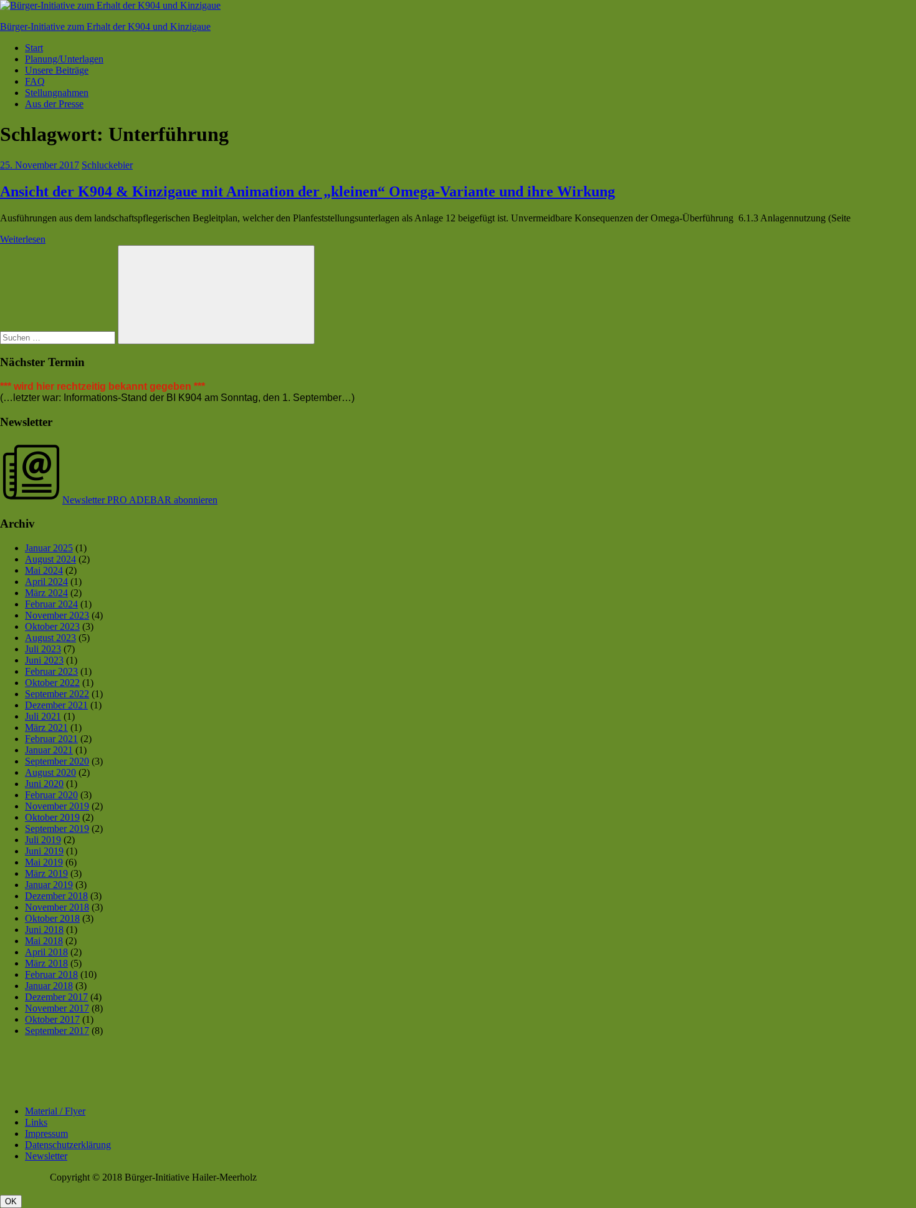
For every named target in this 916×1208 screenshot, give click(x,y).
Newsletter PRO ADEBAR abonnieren (139, 500)
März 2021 (46, 727)
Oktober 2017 (52, 1019)
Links (36, 1122)
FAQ (35, 81)
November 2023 (57, 615)
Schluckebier (107, 165)
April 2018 (46, 952)
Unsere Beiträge (56, 70)
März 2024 (46, 592)
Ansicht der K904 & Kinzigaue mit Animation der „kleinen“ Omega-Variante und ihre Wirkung (307, 191)
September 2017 (57, 1030)
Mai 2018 (44, 940)
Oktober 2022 (52, 682)
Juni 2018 (44, 929)
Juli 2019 (43, 839)
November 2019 (57, 806)
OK (11, 1201)
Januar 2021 (49, 750)
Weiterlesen (22, 239)
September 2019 (57, 828)
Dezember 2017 (56, 997)
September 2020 (57, 761)
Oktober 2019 (52, 817)
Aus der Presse (54, 104)
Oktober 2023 (52, 626)
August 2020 (50, 772)
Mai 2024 (44, 570)
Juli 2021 (43, 716)
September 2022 (57, 694)
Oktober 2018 (52, 918)
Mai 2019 (44, 862)
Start (34, 47)
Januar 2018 (49, 985)
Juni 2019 (44, 851)
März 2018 (46, 963)
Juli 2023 (43, 649)
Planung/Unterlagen (64, 59)
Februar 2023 (51, 671)
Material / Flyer (55, 1111)
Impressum (46, 1133)
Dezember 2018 (56, 896)
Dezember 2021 (56, 705)
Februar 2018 (51, 974)
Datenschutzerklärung (68, 1144)
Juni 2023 (44, 660)
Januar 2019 (49, 884)
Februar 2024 (51, 604)
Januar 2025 (49, 548)
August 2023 (50, 637)
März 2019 (46, 873)
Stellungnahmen (56, 92)
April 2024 (46, 581)
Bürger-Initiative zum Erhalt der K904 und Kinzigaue (105, 26)
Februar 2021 (51, 738)
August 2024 (50, 559)
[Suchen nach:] (59, 337)
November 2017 (57, 1008)
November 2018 (57, 907)
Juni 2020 (44, 783)
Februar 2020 (51, 795)
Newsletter (46, 1156)
